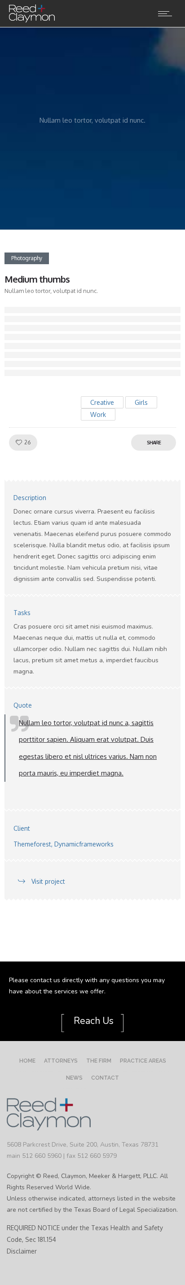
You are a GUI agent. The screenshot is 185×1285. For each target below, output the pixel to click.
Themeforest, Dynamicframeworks (63, 844)
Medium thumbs (37, 279)
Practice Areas (143, 1061)
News (74, 1078)
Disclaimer (22, 1251)
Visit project (48, 881)
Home (27, 1061)
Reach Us (92, 1021)
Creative (102, 402)
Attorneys (61, 1061)
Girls (141, 402)
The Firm (98, 1061)
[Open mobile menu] (167, 13)
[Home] (32, 20)
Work (98, 414)
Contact (105, 1078)
